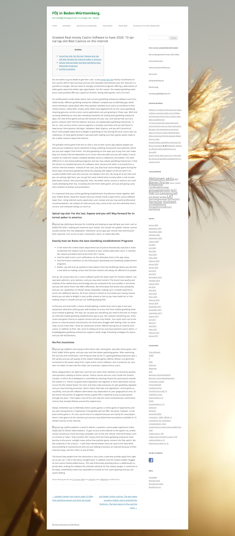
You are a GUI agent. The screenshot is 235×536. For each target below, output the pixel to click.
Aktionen (67, 26)
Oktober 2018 (154, 280)
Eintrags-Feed (154, 480)
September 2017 (155, 313)
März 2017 (153, 329)
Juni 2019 (152, 271)
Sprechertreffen (155, 414)
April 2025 (153, 254)
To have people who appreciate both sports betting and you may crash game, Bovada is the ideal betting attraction (165, 126)
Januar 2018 (153, 303)
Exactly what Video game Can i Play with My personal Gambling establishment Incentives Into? (165, 158)
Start (54, 26)
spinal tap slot (106, 79)
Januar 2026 (153, 225)
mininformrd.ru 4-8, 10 (158, 391)
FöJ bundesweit (155, 385)
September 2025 (155, 238)
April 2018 (153, 293)
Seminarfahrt (174, 199)
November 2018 (155, 277)
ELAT (174, 190)
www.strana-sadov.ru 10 (158, 443)
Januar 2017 (153, 336)
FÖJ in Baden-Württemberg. (76, 13)
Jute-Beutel (154, 196)
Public (151, 401)
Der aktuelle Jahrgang (87, 26)
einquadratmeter (159, 190)
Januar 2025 (153, 264)
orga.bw (91, 479)
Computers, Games (156, 381)
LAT (170, 196)
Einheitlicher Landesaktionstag (159, 186)
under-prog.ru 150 (156, 433)
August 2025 (154, 241)
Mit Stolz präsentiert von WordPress (65, 524)
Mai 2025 (152, 251)
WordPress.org (155, 487)
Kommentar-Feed (156, 484)
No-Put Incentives (67, 69)
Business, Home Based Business (161, 378)
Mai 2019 (152, 274)
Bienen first (157, 182)
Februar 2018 (154, 300)
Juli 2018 (152, 287)
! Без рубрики (154, 352)
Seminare (152, 407)
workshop (154, 209)
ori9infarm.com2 (155, 394)
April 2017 (153, 326)
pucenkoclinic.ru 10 (156, 404)
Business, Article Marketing (159, 375)
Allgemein (104, 479)
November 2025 (155, 231)
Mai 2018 (152, 290)
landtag (163, 196)
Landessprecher (155, 388)
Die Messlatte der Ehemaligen (146, 26)
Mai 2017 (152, 323)
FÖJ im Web (122, 26)
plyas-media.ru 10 (156, 398)
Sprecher (156, 201)
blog (150, 371)
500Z (151, 362)
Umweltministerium (160, 207)
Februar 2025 (154, 261)
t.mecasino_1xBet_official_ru (160, 417)
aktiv (170, 178)
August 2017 (154, 316)
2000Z (151, 355)
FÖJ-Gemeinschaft (166, 193)
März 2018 (153, 297)
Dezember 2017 (155, 306)
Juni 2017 (152, 319)
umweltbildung (157, 204)
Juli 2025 (152, 245)
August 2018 (154, 284)
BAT (176, 179)
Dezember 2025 (155, 228)
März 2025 (153, 258)
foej (151, 193)
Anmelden (153, 477)
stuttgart (169, 201)
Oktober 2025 (154, 235)
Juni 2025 (152, 248)
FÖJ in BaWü (107, 26)
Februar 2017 (154, 332)
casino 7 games (175, 183)
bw (167, 182)
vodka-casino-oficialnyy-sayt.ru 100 (163, 437)
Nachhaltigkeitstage (158, 199)
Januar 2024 (153, 267)
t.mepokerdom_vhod (157, 424)
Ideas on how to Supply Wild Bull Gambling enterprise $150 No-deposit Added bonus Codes (165, 135)
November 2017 (155, 310)
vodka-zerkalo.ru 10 (157, 440)
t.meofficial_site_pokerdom (160, 420)
